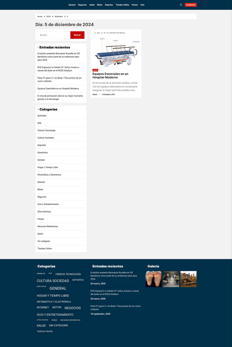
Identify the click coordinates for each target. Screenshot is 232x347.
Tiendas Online (122, 5)
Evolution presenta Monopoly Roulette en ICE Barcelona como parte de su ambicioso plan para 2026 (58, 56)
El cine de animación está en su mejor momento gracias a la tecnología (60, 97)
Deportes (109, 5)
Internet (41, 182)
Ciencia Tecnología (46, 130)
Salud (91, 5)
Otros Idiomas (44, 211)
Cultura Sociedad (45, 138)
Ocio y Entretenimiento (48, 204)
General (72, 5)
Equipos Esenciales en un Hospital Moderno (110, 75)
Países (135, 5)
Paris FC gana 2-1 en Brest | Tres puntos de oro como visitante (59, 79)
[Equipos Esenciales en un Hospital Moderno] (116, 48)
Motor (99, 5)
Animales (41, 115)
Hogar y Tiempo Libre (47, 167)
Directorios (42, 152)
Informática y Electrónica (49, 174)
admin (95, 94)
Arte (142, 5)
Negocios (82, 5)
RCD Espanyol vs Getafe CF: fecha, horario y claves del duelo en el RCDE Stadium (58, 69)
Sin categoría (43, 241)
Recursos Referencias (47, 226)
